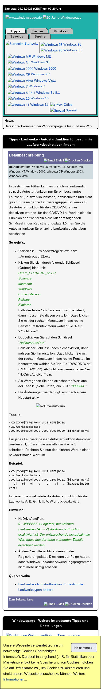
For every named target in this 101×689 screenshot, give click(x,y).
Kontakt (61, 31)
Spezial (71, 110)
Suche (40, 36)
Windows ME (41, 56)
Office (67, 104)
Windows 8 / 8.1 (47, 92)
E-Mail (60, 160)
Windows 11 (38, 104)
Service (17, 36)
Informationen (13, 679)
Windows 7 (36, 86)
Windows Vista (44, 80)
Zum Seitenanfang (21, 599)
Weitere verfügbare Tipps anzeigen (53, 635)
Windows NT (40, 62)
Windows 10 (39, 98)
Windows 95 (72, 44)
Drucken (86, 160)
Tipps (15, 31)
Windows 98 (72, 50)
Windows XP (40, 74)
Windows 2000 (44, 68)
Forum (37, 31)
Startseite (31, 43)
